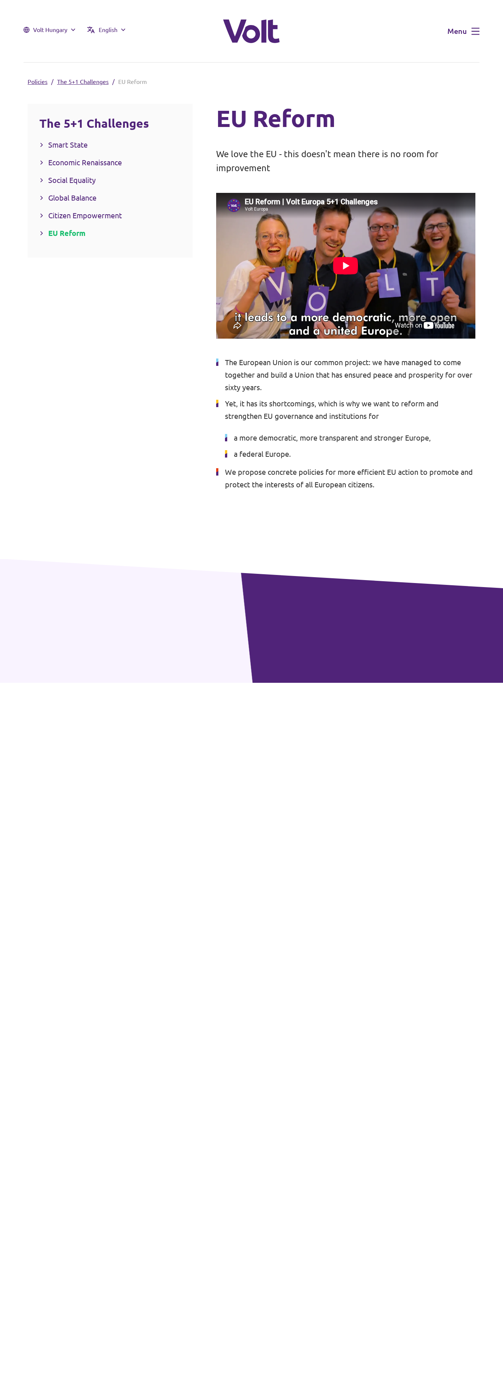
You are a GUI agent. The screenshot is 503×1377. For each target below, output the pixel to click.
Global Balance (72, 198)
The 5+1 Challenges (83, 81)
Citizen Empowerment (85, 215)
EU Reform (66, 233)
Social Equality (72, 180)
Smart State (68, 145)
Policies (38, 81)
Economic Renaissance (85, 162)
